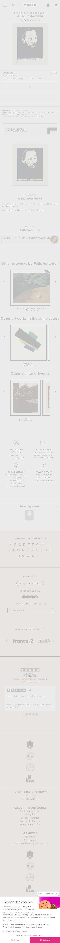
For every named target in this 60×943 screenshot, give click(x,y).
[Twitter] (36, 598)
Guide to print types (30, 811)
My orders (30, 837)
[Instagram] (28, 598)
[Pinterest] (32, 598)
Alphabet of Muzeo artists (30, 538)
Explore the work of (26, 238)
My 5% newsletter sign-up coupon (30, 843)
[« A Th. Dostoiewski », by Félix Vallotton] (29, 515)
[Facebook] (24, 598)
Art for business (30, 799)
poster (19, 204)
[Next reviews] (58, 699)
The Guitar (25, 419)
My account (30, 840)
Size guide (30, 814)
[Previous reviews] (2, 699)
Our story (30, 795)
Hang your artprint (30, 824)
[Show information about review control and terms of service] (46, 679)
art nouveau (7, 206)
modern (33, 204)
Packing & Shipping (30, 821)
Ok (49, 611)
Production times (30, 818)
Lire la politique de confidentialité (15, 931)
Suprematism (28, 364)
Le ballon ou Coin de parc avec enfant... (32, 309)
